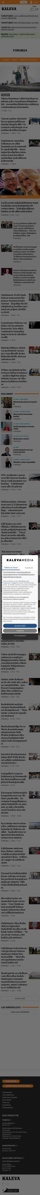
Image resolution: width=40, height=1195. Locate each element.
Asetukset (20, 631)
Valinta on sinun (11, 567)
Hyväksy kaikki (20, 626)
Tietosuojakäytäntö (20, 635)
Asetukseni (29, 568)
